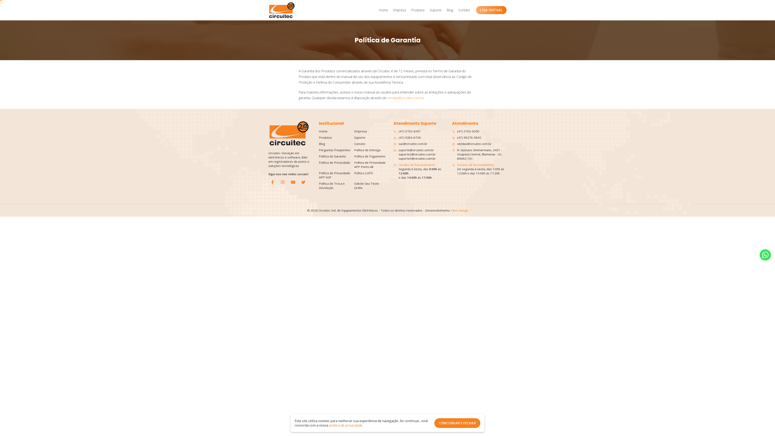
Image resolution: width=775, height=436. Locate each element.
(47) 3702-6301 (410, 131)
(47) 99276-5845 (469, 137)
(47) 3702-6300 (468, 131)
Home (383, 10)
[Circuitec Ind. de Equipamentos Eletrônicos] (281, 10)
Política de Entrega (367, 150)
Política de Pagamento (369, 156)
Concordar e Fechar (457, 423)
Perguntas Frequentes (334, 150)
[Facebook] (272, 182)
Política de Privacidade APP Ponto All (369, 164)
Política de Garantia (332, 156)
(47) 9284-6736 (410, 137)
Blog (450, 10)
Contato (464, 10)
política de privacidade (345, 425)
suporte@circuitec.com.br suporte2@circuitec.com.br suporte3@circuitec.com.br (417, 154)
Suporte (435, 10)
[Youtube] (293, 182)
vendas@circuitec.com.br (405, 97)
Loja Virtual (491, 10)
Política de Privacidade (334, 162)
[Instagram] (283, 182)
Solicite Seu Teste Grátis (366, 185)
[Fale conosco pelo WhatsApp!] (765, 255)
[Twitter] (303, 182)
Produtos (418, 10)
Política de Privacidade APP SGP (334, 175)
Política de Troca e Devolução (332, 185)
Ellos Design (459, 210)
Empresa (399, 10)
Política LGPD (363, 173)
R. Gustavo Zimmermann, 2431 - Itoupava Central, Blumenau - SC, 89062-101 (479, 154)
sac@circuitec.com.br (413, 144)
